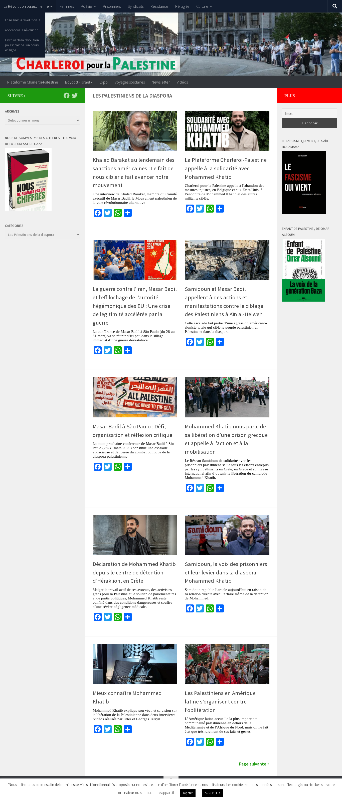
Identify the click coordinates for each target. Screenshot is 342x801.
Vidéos (182, 82)
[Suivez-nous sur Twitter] (75, 96)
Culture (202, 6)
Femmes (67, 6)
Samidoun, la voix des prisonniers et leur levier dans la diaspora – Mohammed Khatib (226, 572)
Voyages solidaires (130, 82)
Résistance (159, 6)
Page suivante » (254, 764)
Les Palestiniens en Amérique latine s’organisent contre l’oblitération (220, 701)
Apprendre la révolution (21, 30)
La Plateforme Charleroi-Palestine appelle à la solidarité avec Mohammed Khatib (226, 168)
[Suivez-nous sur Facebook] (67, 96)
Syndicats (135, 6)
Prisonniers (112, 6)
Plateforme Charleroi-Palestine (32, 82)
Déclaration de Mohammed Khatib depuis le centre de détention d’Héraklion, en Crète (134, 572)
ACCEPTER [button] (212, 793)
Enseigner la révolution (21, 20)
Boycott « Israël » (78, 82)
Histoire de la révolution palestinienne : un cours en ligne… (22, 45)
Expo (103, 82)
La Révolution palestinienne (26, 6)
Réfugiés (182, 6)
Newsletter (161, 82)
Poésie (86, 6)
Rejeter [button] (188, 793)
